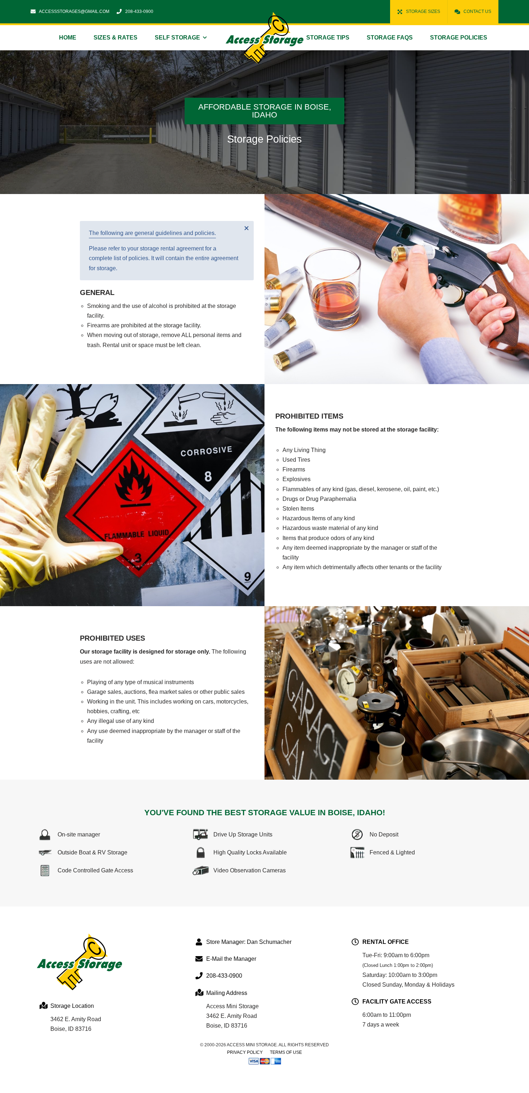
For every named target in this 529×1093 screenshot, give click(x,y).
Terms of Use (286, 1052)
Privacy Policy (245, 1052)
